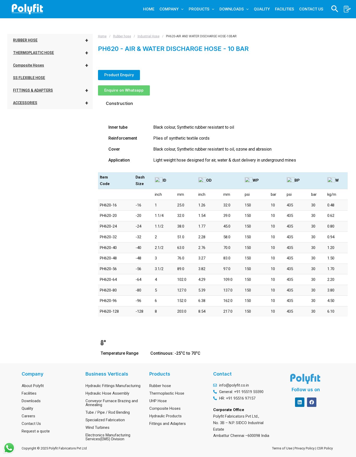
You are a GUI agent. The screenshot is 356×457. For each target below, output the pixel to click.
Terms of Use (282, 448)
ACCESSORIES (50, 103)
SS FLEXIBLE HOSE (29, 78)
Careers (28, 416)
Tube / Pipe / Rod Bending (107, 412)
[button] (181, 9)
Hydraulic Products (165, 416)
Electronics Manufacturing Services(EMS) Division (107, 437)
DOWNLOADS (231, 9)
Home (102, 36)
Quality (27, 408)
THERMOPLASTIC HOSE (50, 53)
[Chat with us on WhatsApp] (9, 448)
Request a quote (36, 431)
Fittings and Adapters (167, 423)
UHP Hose (158, 401)
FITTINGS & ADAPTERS (50, 90)
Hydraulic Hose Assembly (107, 393)
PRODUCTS (199, 9)
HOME (148, 9)
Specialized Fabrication (105, 420)
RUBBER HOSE (50, 40)
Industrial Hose (148, 36)
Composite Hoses (50, 65)
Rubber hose (122, 36)
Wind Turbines (97, 427)
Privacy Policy (304, 448)
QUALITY (262, 9)
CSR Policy (325, 448)
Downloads (31, 401)
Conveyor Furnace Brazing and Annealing (111, 403)
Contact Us (31, 423)
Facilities (29, 393)
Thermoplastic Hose (166, 393)
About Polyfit (33, 385)
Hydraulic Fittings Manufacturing (112, 385)
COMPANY (169, 9)
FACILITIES (284, 9)
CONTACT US (311, 9)
